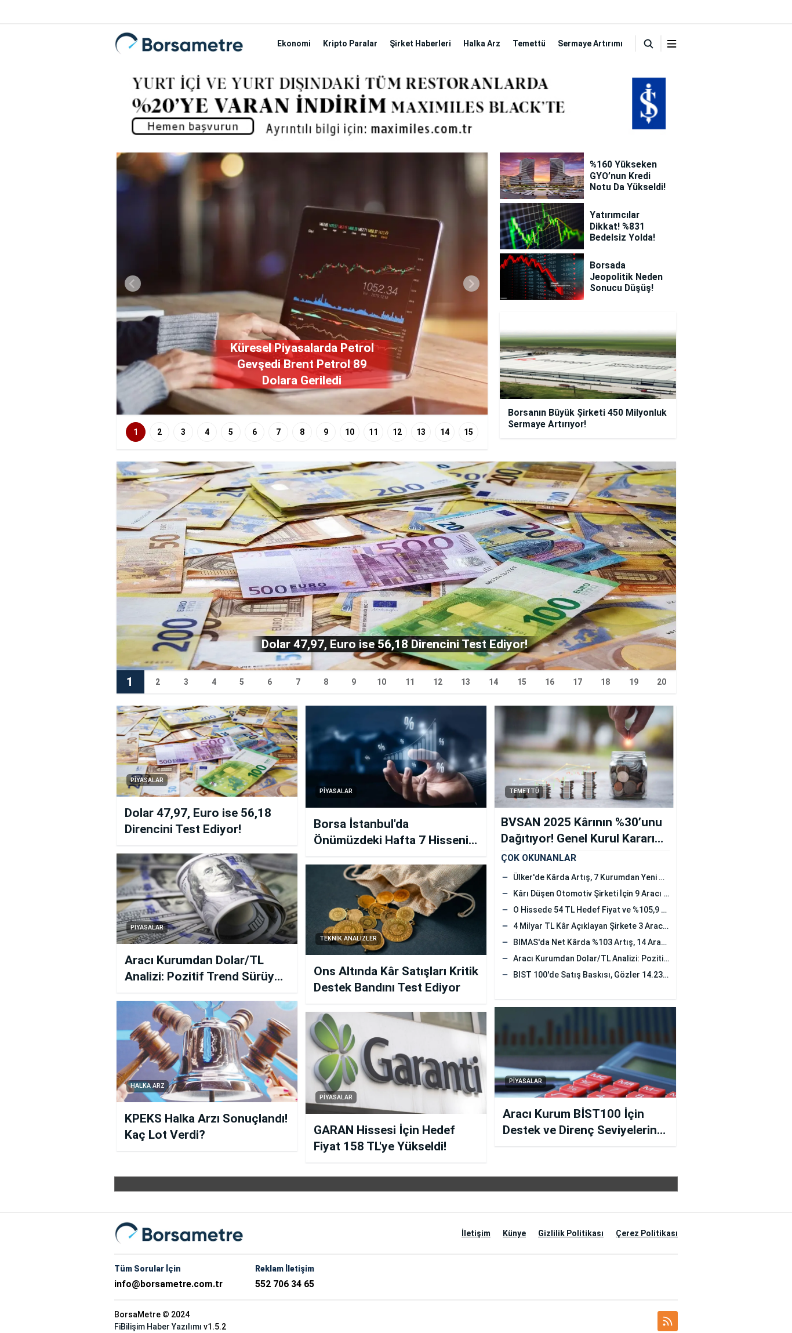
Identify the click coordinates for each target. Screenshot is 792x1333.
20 (661, 682)
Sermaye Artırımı (590, 43)
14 (444, 432)
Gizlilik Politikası (571, 1233)
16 (549, 682)
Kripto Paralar (350, 43)
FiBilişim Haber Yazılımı (158, 1326)
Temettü (529, 43)
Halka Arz (481, 43)
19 (633, 682)
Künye (514, 1233)
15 (468, 432)
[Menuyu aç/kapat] (672, 44)
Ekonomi (294, 43)
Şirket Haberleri (420, 43)
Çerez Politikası (647, 1233)
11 (373, 432)
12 (397, 432)
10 (349, 432)
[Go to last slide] (133, 283)
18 (605, 682)
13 (421, 432)
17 (577, 682)
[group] (302, 283)
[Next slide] (471, 283)
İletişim (476, 1233)
